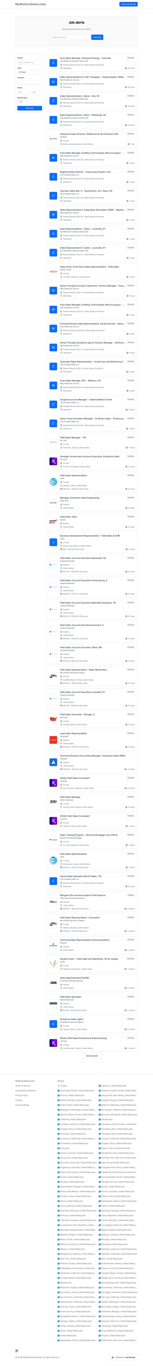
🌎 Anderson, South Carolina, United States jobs (118, 1090)
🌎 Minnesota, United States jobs (113, 1244)
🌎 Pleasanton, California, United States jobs (77, 1273)
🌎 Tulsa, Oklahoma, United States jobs (115, 1330)
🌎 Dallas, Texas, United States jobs (114, 1148)
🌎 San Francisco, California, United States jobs (77, 1297)
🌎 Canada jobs (105, 1119)
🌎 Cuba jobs (63, 1148)
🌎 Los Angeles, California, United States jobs (118, 1225)
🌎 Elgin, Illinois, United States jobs (113, 1162)
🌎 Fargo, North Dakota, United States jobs (76, 1172)
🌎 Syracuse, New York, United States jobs (117, 1321)
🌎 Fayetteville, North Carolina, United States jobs (118, 1172)
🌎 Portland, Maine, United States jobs (74, 1278)
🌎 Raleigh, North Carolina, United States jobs (118, 1278)
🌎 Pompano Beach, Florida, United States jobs (118, 1273)
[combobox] (29, 82)
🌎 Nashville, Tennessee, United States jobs (117, 1254)
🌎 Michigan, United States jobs (112, 1239)
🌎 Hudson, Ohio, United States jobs (114, 1196)
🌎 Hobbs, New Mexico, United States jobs (76, 1191)
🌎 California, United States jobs (71, 1119)
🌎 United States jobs (66, 1335)
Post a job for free (128, 4)
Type (19, 68)
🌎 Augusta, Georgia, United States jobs (116, 1100)
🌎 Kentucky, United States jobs (71, 1215)
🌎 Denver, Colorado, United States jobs (75, 1153)
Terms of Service (22, 1086)
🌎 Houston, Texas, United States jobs (74, 1196)
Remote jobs (22, 98)
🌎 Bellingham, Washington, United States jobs (77, 1110)
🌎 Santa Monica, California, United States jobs (77, 1302)
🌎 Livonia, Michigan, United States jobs (116, 1220)
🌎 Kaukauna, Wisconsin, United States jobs (76, 1210)
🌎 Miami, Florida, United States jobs (73, 1239)
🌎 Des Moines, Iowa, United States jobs (116, 1153)
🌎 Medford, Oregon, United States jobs (75, 1234)
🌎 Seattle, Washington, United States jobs (117, 1302)
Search (20, 58)
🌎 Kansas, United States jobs (111, 1206)
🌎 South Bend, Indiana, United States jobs (117, 1306)
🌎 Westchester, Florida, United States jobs (76, 1340)
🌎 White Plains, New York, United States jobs (118, 1340)
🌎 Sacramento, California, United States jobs (118, 1287)
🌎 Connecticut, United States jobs (72, 1143)
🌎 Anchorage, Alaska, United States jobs (75, 1090)
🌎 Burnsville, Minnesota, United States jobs (117, 1114)
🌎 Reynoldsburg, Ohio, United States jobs (117, 1282)
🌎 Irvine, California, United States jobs (74, 1206)
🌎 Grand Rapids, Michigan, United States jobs (77, 1186)
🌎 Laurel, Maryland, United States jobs (115, 1215)
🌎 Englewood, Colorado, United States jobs (77, 1167)
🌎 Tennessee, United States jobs (113, 1326)
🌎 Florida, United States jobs (70, 1177)
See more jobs (92, 1056)
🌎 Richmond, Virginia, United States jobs (75, 1287)
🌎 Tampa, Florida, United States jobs (74, 1326)
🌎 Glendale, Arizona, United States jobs (116, 1182)
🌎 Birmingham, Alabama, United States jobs (118, 1110)
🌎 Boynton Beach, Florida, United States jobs (77, 1114)
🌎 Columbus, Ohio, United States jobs (115, 1134)
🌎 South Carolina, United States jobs (73, 1311)
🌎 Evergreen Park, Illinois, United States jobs (118, 1167)
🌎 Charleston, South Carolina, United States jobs (118, 1124)
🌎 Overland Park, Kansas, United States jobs (118, 1263)
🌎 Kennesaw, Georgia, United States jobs (117, 1210)
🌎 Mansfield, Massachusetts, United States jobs (77, 1230)
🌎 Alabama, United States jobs (112, 1086)
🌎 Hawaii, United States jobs (111, 1186)
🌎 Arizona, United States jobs (70, 1095)
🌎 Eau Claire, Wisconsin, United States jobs (77, 1162)
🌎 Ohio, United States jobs (110, 1258)
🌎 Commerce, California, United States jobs (77, 1138)
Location (20, 77)
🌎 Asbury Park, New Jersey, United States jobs (118, 1095)
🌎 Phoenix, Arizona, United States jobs (116, 1268)
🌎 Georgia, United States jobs (71, 1182)
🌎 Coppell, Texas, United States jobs (115, 1143)
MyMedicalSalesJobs (30, 4)
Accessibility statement (25, 1090)
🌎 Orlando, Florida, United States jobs (74, 1263)
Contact (18, 1100)
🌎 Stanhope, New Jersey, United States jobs (118, 1316)
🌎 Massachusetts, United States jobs (115, 1230)
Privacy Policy (21, 1095)
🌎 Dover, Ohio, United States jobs (72, 1158)
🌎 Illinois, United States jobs (70, 1201)
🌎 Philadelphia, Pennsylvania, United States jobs (77, 1268)
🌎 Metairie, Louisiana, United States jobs (116, 1234)
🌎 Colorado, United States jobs (71, 1134)
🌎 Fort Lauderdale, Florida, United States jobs (118, 1177)
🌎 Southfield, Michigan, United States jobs (117, 1311)
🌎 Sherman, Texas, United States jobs (74, 1306)
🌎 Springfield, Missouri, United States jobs (76, 1316)
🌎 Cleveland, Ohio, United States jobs (115, 1129)
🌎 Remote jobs (64, 1282)
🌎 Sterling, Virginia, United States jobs (74, 1321)
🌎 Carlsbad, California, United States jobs (76, 1124)
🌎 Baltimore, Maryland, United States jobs (117, 1105)
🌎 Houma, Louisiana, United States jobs (116, 1191)
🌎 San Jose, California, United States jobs (117, 1297)
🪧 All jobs (62, 1086)
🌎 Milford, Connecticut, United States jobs (76, 1244)
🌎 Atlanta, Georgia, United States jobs (74, 1100)
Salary (19, 88)
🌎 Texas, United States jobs (70, 1330)
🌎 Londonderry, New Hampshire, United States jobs (77, 1225)
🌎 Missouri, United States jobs (71, 1249)
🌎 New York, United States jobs (71, 1258)
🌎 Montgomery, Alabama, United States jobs (77, 1254)
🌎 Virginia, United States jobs (111, 1335)
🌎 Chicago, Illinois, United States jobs (74, 1129)
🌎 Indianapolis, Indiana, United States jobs (117, 1201)
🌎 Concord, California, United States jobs (117, 1138)
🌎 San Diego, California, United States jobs (117, 1292)
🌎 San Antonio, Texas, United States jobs (75, 1292)
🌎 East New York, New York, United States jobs (118, 1158)
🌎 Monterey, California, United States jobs (117, 1249)
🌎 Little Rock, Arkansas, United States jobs (76, 1220)
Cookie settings (22, 1105)
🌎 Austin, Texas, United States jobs (73, 1105)
